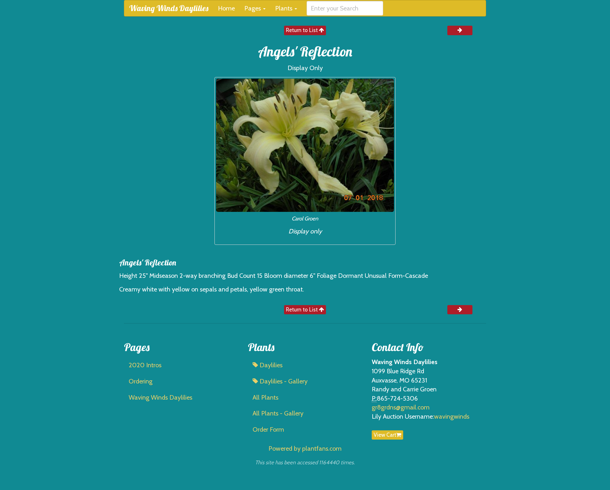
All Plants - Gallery (278, 413)
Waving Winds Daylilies (168, 8)
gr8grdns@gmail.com (401, 407)
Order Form (268, 429)
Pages (253, 8)
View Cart (385, 435)
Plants (284, 8)
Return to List (302, 30)
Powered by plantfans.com (305, 448)
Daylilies (270, 365)
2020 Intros (145, 365)
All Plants (265, 397)
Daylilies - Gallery (283, 381)
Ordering (140, 381)
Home (226, 8)
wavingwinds (451, 416)
